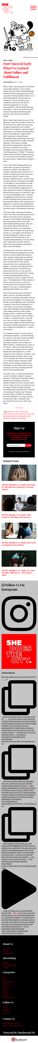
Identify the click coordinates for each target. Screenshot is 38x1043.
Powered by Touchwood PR (19, 1032)
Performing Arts (8, 982)
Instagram (6, 1012)
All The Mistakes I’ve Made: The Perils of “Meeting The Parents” (16, 515)
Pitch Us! (6, 951)
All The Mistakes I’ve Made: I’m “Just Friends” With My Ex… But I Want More (18, 572)
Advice (5, 60)
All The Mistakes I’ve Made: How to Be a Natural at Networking (19, 543)
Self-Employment (20, 416)
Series (5, 979)
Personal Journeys (23, 414)
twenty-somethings (19, 418)
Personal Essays (9, 414)
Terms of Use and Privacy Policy (13, 1026)
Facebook (6, 1009)
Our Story (6, 949)
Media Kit (6, 963)
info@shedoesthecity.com (12, 1023)
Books (5, 984)
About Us (6, 993)
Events (5, 991)
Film (4, 977)
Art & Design (7, 986)
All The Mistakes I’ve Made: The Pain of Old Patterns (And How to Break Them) (18, 487)
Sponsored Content (10, 965)
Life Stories (23, 411)
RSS (4, 1014)
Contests (6, 967)
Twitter (5, 1007)
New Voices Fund (8, 953)
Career (10, 60)
